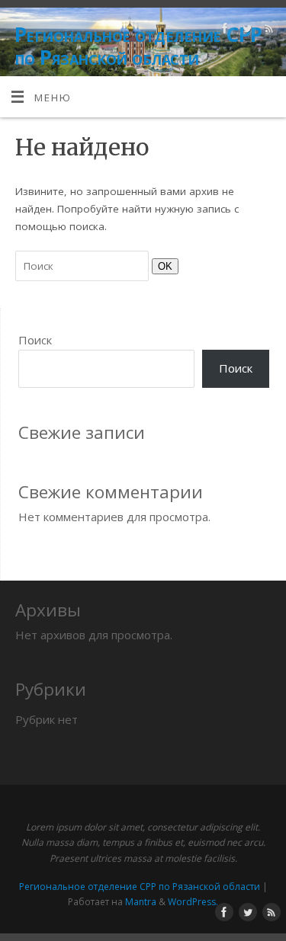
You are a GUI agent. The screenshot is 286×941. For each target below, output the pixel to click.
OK (162, 266)
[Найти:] (83, 266)
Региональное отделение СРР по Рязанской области (138, 46)
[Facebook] (223, 31)
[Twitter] (245, 31)
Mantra (140, 901)
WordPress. (193, 901)
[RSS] (267, 31)
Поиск (35, 339)
